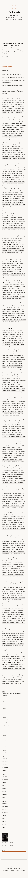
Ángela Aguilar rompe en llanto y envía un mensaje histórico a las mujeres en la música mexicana (12, 91)
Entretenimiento (10, 17)
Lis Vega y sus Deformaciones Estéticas (11, 74)
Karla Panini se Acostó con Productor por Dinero (12, 44)
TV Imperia (14, 12)
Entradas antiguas (7, 66)
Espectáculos (14, 15)
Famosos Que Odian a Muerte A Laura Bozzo (13, 77)
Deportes (19, 17)
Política (8, 19)
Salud (14, 19)
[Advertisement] (14, 30)
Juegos (20, 19)
